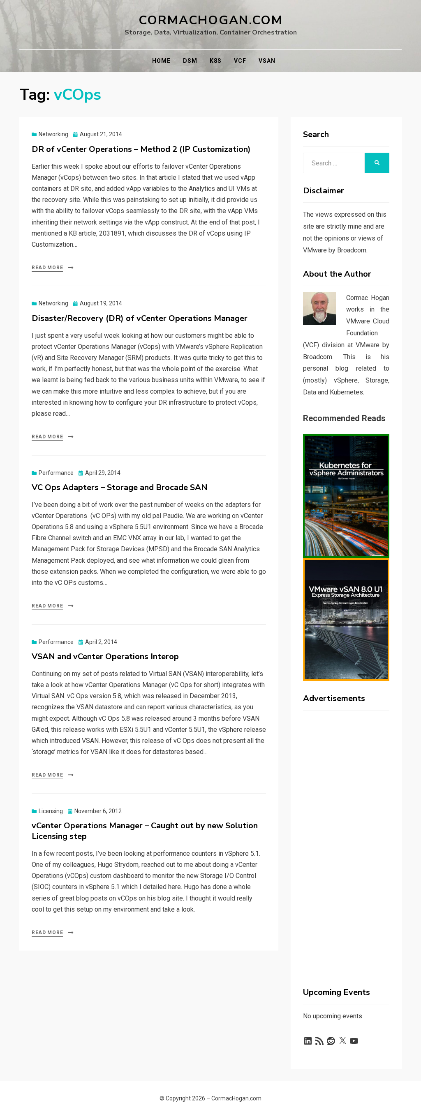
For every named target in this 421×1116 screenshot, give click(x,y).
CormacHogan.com (211, 20)
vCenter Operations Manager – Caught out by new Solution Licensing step (145, 831)
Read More (47, 267)
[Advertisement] (346, 840)
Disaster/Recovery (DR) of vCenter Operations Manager (140, 318)
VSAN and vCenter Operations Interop (105, 656)
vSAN (267, 60)
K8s (216, 60)
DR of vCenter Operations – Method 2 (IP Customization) (141, 149)
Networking (53, 134)
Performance (56, 473)
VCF (240, 60)
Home (161, 60)
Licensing (51, 811)
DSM (190, 60)
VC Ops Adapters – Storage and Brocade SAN (120, 487)
